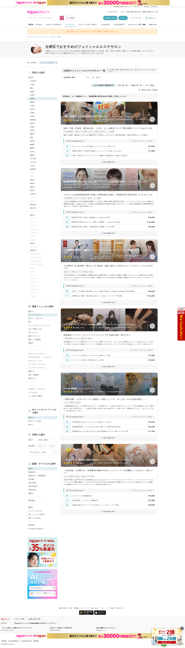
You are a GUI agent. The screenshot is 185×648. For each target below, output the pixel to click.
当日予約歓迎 (33, 486)
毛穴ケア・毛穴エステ (36, 318)
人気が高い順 (122, 85)
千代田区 (33, 81)
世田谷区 (33, 120)
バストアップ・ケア (35, 361)
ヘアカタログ (105, 24)
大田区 (32, 116)
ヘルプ (122, 12)
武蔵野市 (33, 169)
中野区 (32, 127)
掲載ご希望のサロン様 (150, 12)
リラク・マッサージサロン (87, 24)
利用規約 (76, 608)
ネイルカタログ (119, 24)
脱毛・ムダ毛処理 (34, 339)
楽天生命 (146, 6)
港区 (31, 88)
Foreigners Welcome (35, 528)
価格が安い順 (136, 85)
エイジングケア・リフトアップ (39, 325)
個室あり (31, 493)
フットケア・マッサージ (36, 364)
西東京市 (33, 250)
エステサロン (70, 24)
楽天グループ (138, 6)
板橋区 (32, 144)
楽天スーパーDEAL (35, 421)
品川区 (32, 109)
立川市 (32, 166)
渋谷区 (32, 123)
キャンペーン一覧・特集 (136, 24)
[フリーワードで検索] (62, 18)
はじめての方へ (113, 12)
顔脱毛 (30, 343)
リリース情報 (110, 608)
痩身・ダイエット (34, 336)
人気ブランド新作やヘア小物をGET (61, 628)
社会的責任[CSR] (26, 641)
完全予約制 (32, 483)
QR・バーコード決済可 (36, 514)
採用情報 (36, 641)
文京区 (32, 95)
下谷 (87, 77)
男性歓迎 (31, 525)
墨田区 (32, 102)
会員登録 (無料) (110, 18)
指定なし (31, 311)
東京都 (53, 37)
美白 (29, 322)
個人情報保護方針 (13, 641)
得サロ (30, 424)
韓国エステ (32, 378)
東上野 (98, 77)
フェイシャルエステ (43, 37)
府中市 (32, 180)
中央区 (32, 84)
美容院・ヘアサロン (35, 24)
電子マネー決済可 (34, 518)
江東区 (32, 106)
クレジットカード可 (35, 511)
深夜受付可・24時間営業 (37, 476)
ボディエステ (33, 332)
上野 (92, 77)
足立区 (32, 151)
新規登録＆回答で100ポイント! (123, 6)
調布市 (32, 187)
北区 (31, 137)
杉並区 (32, 130)
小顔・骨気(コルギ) (35, 329)
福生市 (32, 215)
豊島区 (32, 134)
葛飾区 (32, 155)
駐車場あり (32, 500)
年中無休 (31, 479)
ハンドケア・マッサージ (36, 368)
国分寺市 (33, 208)
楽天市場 (154, 6)
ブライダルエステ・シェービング (39, 357)
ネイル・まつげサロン (54, 24)
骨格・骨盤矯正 (33, 375)
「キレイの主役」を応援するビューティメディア (16, 628)
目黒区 (32, 113)
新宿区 (32, 91)
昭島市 (32, 183)
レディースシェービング (36, 353)
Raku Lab (153, 24)
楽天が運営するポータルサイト (106, 628)
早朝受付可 (32, 472)
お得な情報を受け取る (133, 12)
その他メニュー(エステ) (36, 389)
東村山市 (33, 204)
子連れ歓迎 (32, 490)
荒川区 (32, 141)
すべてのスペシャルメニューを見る (141, 141)
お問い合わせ (94, 608)
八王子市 (33, 162)
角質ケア (31, 371)
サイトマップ (85, 608)
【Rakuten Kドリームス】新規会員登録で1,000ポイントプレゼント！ (35, 623)
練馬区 (32, 148)
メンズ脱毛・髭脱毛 (35, 396)
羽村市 (32, 243)
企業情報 (4, 641)
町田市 (32, 190)
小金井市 (33, 194)
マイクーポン (137, 18)
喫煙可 (30, 507)
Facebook (119, 608)
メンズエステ (33, 392)
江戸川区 (33, 158)
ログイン (123, 18)
